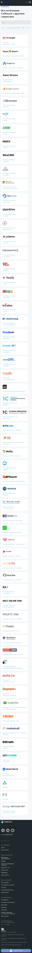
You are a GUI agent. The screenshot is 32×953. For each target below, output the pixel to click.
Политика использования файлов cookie (14, 942)
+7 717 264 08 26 (7, 834)
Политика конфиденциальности (11, 945)
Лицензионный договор (8, 932)
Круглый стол (5, 867)
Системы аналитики (13, 28)
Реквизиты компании (8, 902)
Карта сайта (5, 850)
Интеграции (5, 882)
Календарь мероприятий (5, 858)
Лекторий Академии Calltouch (7, 864)
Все (3, 28)
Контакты (4, 910)
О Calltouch (5, 900)
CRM (23, 28)
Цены (3, 847)
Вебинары (4, 872)
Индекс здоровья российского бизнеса (8, 913)
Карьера (3, 907)
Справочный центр (7, 890)
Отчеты (3, 887)
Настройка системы (7, 885)
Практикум (4, 870)
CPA (27, 28)
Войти (27, 2)
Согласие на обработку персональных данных (13, 939)
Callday (3, 861)
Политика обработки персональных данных (12, 935)
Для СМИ (4, 905)
